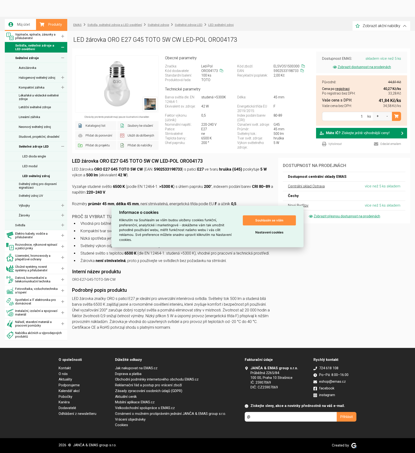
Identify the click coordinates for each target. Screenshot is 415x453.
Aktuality (65, 379)
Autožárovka (27, 68)
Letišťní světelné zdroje (35, 107)
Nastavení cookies (269, 232)
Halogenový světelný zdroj (37, 77)
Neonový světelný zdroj (35, 127)
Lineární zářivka (29, 117)
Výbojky (24, 205)
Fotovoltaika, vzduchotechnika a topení (36, 290)
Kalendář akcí (69, 391)
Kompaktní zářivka (31, 87)
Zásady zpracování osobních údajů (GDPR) (148, 391)
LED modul (29, 166)
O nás (63, 374)
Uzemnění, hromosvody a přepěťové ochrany (32, 257)
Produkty (55, 24)
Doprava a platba (128, 374)
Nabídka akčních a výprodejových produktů (38, 334)
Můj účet (23, 24)
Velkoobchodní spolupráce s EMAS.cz (145, 408)
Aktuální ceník (126, 396)
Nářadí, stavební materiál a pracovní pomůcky (33, 323)
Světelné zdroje (27, 58)
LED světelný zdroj (36, 176)
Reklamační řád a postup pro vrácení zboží (148, 385)
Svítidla (20, 225)
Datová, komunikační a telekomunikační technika (32, 279)
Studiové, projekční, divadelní (39, 136)
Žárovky (24, 215)
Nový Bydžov (298, 205)
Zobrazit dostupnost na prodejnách (364, 67)
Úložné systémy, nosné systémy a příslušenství (31, 268)
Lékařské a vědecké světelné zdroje (39, 97)
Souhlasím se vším (269, 220)
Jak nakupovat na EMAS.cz (136, 368)
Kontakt (65, 368)
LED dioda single (34, 156)
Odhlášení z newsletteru (77, 413)
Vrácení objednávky (130, 419)
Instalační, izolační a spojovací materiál (36, 312)
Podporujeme (69, 385)
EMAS (77, 25)
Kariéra (64, 402)
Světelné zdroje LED (34, 146)
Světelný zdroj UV (31, 195)
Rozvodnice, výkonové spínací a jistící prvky (36, 246)
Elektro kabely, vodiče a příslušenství (31, 235)
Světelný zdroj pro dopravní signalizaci (38, 185)
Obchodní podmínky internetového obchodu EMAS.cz (157, 379)
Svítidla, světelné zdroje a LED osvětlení (34, 47)
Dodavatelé (67, 408)
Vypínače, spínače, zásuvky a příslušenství (35, 36)
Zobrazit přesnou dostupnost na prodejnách (347, 216)
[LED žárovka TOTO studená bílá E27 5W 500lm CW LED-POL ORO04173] (117, 84)
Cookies (121, 425)
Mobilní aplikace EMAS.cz (135, 402)
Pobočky (65, 396)
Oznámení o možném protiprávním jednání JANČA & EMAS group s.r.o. (170, 413)
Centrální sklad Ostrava (306, 186)
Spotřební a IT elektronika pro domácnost (35, 301)
